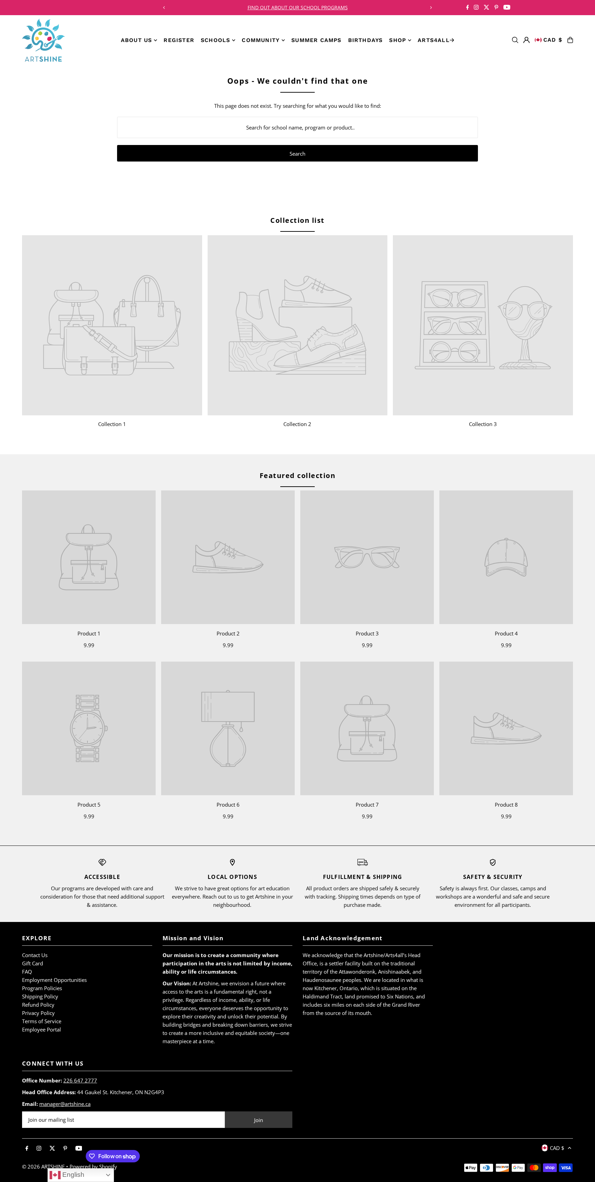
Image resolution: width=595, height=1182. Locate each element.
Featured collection (298, 475)
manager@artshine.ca (65, 1103)
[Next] (430, 7)
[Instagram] (476, 7)
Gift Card (32, 963)
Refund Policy (38, 1004)
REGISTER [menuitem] (179, 40)
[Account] (526, 40)
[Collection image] (112, 325)
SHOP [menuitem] (397, 40)
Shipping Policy (40, 996)
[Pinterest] (496, 7)
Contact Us (35, 955)
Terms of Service (41, 1021)
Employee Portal (41, 1029)
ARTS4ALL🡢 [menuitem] (436, 40)
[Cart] (570, 40)
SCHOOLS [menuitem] (215, 40)
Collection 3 (483, 424)
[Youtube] (506, 7)
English (72, 1174)
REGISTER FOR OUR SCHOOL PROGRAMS (297, 7)
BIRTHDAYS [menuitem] (365, 40)
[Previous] (164, 7)
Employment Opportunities (54, 979)
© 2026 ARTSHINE (43, 1166)
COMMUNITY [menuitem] (261, 40)
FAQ (27, 971)
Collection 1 (112, 424)
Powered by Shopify (93, 1166)
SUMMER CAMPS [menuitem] (316, 40)
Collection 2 (297, 424)
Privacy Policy (38, 1012)
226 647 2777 (80, 1080)
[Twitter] (486, 7)
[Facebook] (467, 7)
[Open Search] (515, 40)
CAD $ (552, 40)
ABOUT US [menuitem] (136, 40)
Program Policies (42, 988)
